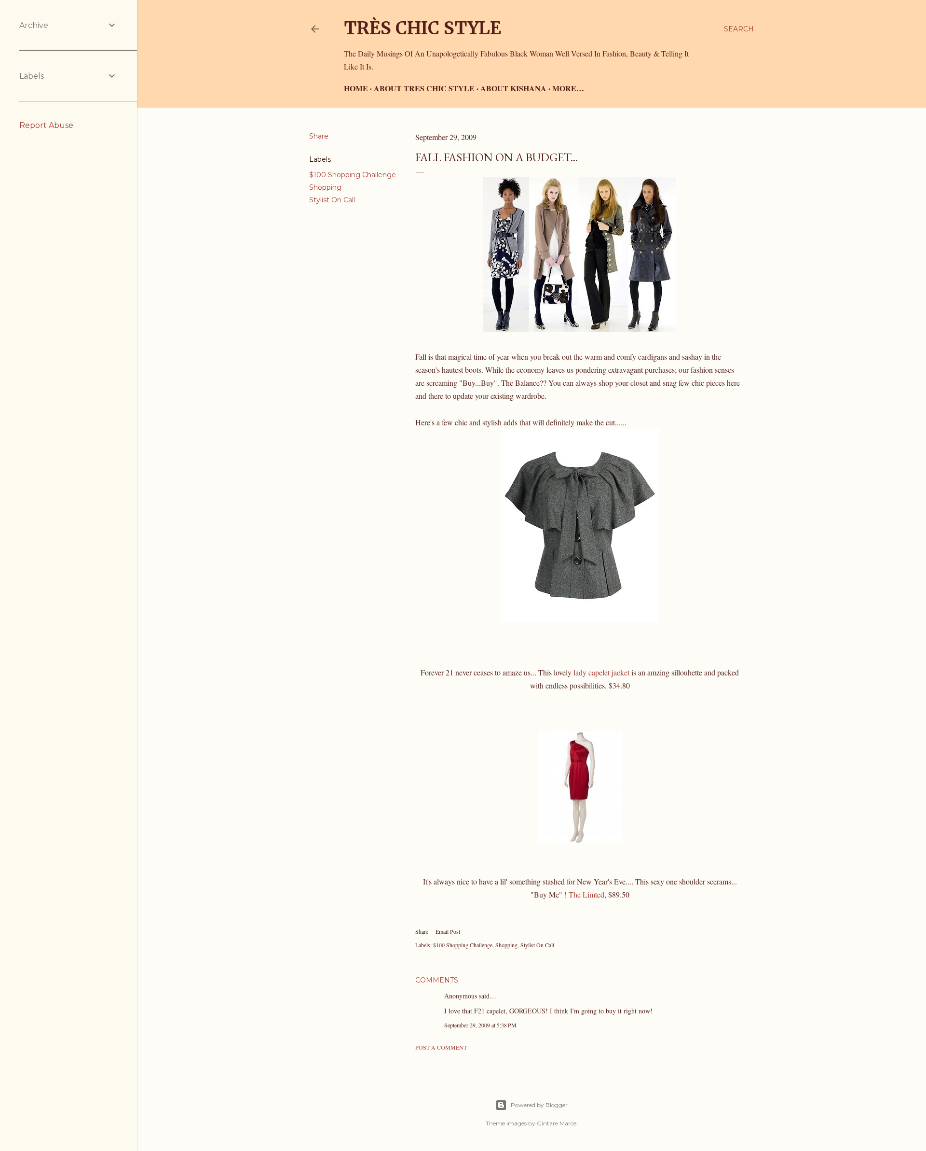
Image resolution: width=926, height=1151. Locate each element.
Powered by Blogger (539, 1105)
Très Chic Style (422, 28)
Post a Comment (441, 1047)
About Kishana (513, 88)
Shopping (325, 187)
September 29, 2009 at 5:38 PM (480, 1025)
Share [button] (318, 136)
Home (356, 88)
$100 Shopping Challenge (352, 174)
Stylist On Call (332, 200)
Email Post (448, 931)
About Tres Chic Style (424, 88)
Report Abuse (46, 125)
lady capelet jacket (602, 672)
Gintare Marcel (557, 1123)
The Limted (586, 894)
